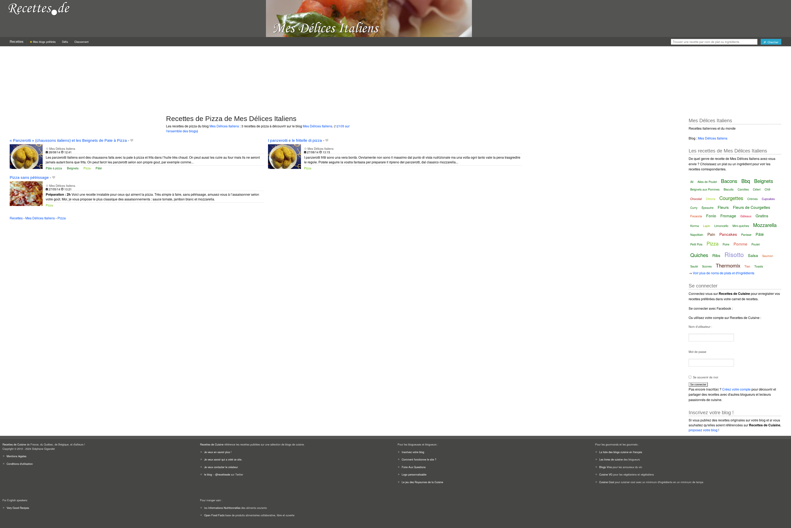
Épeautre (708, 208)
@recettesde (222, 474)
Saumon (767, 256)
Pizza (87, 168)
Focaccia (696, 216)
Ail (691, 182)
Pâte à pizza (54, 168)
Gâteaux (745, 216)
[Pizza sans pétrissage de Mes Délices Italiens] (26, 193)
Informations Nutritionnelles (224, 508)
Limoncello (721, 226)
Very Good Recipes (18, 508)
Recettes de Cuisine (14, 444)
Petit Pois (696, 244)
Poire (726, 244)
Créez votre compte (736, 389)
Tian (747, 266)
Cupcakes (768, 199)
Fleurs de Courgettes (751, 207)
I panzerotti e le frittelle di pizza (295, 140)
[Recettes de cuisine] (39, 8)
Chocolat (696, 199)
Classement (81, 42)
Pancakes (728, 234)
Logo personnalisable (414, 474)
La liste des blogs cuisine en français (620, 452)
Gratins (762, 215)
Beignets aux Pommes (705, 189)
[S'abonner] (47, 148)
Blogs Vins (605, 467)
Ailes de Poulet (707, 182)
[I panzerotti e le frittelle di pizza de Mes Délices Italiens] (284, 156)
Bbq (745, 180)
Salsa (753, 255)
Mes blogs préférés (44, 42)
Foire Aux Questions (414, 467)
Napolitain (696, 235)
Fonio (711, 215)
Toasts (758, 266)
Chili (767, 189)
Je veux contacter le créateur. (221, 467)
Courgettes (731, 197)
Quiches (699, 254)
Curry (693, 208)
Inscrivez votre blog (413, 452)
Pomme (740, 244)
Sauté (694, 266)
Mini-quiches (740, 226)
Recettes (16, 42)
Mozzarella (765, 224)
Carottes (743, 189)
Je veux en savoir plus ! (218, 452)
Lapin (706, 226)
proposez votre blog (703, 430)
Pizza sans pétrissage (29, 177)
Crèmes (752, 199)
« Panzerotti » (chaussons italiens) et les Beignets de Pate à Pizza (68, 140)
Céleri (757, 189)
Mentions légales (16, 456)
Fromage (728, 215)
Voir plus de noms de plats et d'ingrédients (723, 273)
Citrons (710, 199)
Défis (65, 42)
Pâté (99, 168)
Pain (711, 234)
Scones (707, 266)
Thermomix (728, 265)
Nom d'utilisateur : (700, 326)
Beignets (72, 168)
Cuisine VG (605, 474)
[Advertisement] (395, 78)
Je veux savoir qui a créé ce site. (223, 459)
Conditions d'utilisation (20, 464)
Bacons (729, 180)
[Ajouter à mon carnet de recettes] (131, 140)
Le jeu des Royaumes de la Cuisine (422, 482)
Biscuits (729, 189)
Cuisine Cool (606, 482)
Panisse (746, 235)
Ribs (716, 255)
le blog (208, 474)
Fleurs (723, 207)
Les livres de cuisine (611, 459)
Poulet (755, 244)
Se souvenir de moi (705, 377)
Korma (694, 226)
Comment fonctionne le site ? (419, 459)
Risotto (734, 254)
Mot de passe (697, 352)
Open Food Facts (214, 515)
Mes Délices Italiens (224, 126)
